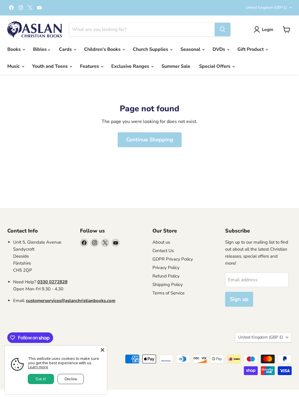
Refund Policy (166, 276)
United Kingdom (266, 7)
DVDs (219, 49)
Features (90, 66)
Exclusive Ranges (130, 66)
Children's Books (103, 49)
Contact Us (163, 251)
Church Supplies (151, 49)
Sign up (239, 299)
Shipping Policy (167, 284)
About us (161, 242)
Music (14, 66)
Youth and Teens (50, 66)
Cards (66, 49)
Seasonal (190, 49)
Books (14, 49)
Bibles (40, 49)
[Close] (102, 350)
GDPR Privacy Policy (172, 259)
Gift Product (251, 49)
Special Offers (215, 66)
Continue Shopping (149, 139)
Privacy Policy (166, 267)
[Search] (222, 29)
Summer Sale (175, 66)
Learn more (38, 366)
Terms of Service (168, 293)
